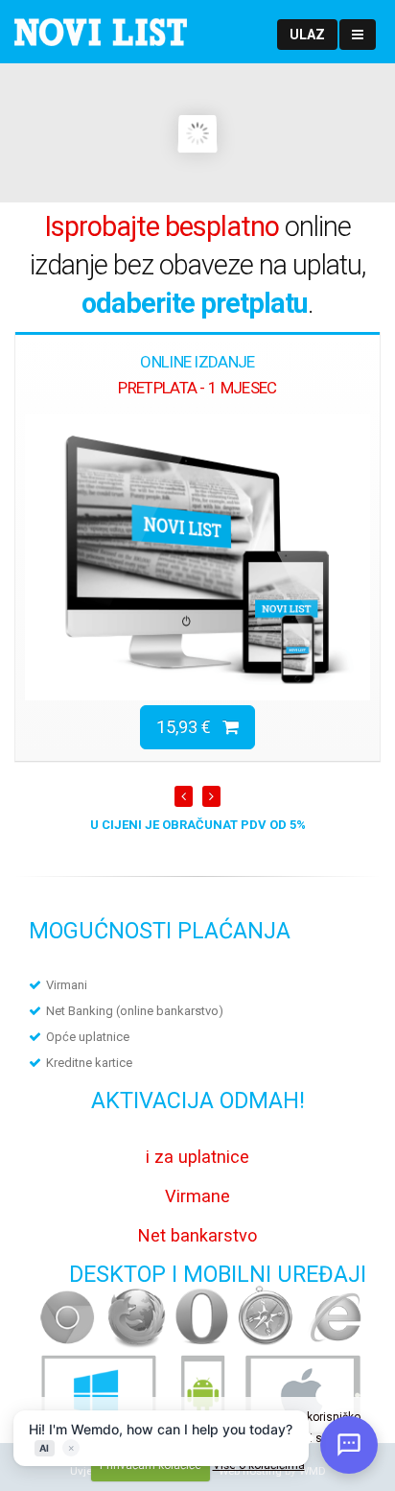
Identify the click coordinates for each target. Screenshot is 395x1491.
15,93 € (189, 727)
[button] (307, 34)
